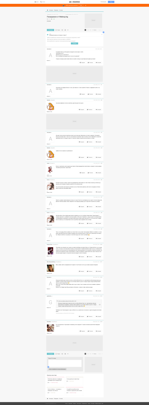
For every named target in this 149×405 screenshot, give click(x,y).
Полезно (91, 62)
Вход (111, 1)
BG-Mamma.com (53, 403)
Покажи (74, 43)
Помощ (89, 403)
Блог (102, 403)
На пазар (61, 398)
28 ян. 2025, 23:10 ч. (75, 14)
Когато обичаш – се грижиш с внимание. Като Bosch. (54, 390)
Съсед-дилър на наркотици (73, 379)
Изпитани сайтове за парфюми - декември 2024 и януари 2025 (55, 379)
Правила (74, 403)
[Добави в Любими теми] (62, 30)
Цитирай (99, 62)
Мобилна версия (98, 403)
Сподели (83, 62)
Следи (58, 30)
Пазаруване (56, 398)
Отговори (50, 30)
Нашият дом (53, 392)
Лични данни (79, 403)
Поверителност (84, 403)
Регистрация (103, 1)
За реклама (70, 403)
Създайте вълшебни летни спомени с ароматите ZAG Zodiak (74, 390)
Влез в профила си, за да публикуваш (57, 369)
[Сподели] (65, 30)
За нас (66, 403)
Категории (51, 398)
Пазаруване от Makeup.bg (57, 17)
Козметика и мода (54, 382)
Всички (95, 29)
